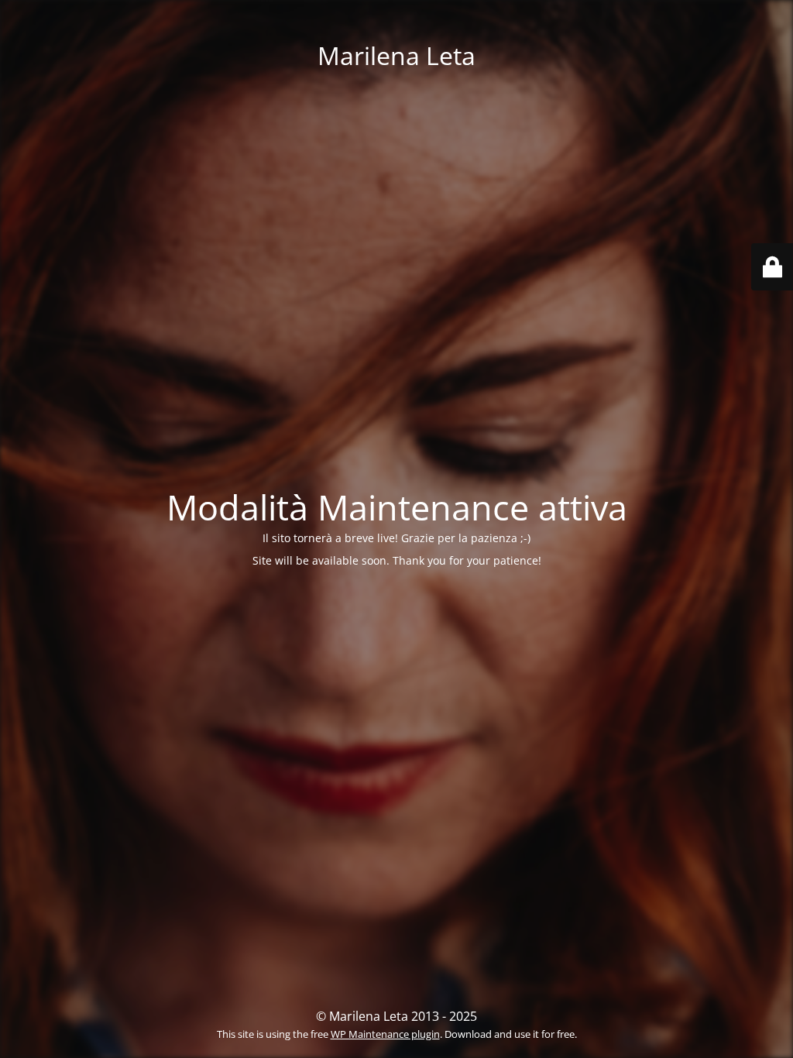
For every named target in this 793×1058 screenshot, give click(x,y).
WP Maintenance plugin (385, 1034)
